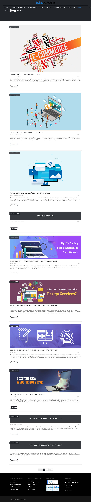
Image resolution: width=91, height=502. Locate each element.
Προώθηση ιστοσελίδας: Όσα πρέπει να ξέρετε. (26, 132)
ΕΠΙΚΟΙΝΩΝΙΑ (19, 10)
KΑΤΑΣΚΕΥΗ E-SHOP (33, 7)
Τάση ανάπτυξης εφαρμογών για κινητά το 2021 (45, 419)
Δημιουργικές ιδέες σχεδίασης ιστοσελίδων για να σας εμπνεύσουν (33, 305)
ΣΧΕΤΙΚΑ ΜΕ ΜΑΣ (9, 10)
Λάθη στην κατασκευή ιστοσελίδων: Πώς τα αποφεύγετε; (30, 193)
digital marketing (18, 450)
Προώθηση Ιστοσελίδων (33, 481)
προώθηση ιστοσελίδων (19, 134)
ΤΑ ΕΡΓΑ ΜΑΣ (71, 7)
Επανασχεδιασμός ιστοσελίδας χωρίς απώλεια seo (27, 394)
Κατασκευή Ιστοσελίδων (19, 195)
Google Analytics (31, 487)
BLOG (79, 7)
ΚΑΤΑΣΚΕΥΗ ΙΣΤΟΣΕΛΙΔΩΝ (45, 216)
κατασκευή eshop (18, 76)
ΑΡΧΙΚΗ (6, 7)
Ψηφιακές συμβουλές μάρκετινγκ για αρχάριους (45, 445)
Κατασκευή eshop (13, 482)
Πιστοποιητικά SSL (14, 489)
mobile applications (18, 424)
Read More (14, 86)
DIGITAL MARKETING (60, 7)
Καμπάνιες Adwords (32, 484)
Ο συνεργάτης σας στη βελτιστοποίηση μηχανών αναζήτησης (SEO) (34, 350)
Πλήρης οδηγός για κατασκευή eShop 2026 (25, 74)
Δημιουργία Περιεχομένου (33, 482)
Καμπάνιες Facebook (32, 486)
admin (12, 221)
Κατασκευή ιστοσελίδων (15, 481)
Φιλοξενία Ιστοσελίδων (15, 486)
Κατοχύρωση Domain (14, 487)
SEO (42, 7)
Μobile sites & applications (15, 484)
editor (12, 76)
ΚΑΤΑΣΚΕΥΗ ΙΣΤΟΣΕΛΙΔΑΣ (18, 7)
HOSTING (48, 7)
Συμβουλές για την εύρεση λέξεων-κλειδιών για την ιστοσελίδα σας (33, 261)
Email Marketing (31, 489)
